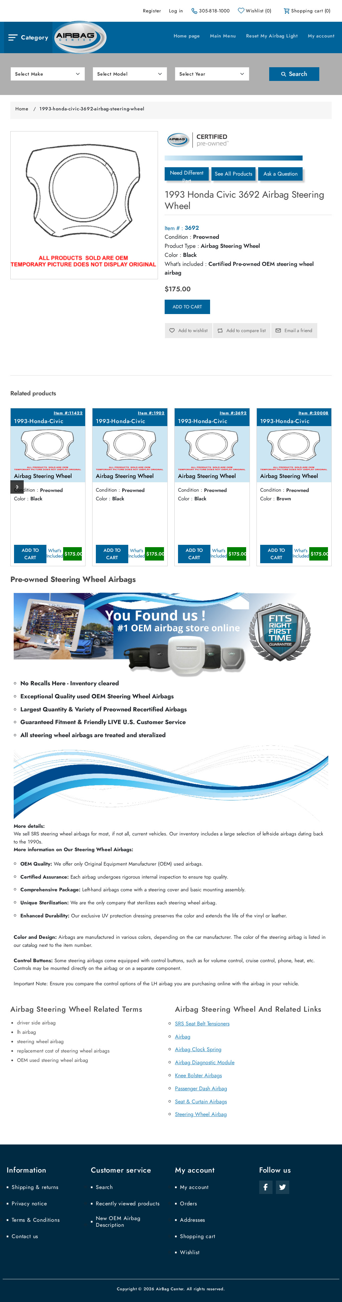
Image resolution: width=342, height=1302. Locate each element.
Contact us (25, 1236)
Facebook (266, 1187)
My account (321, 35)
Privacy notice (29, 1203)
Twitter (282, 1187)
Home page (187, 35)
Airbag (182, 1036)
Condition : (178, 237)
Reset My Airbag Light (272, 35)
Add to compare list (246, 330)
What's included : (186, 264)
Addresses (192, 1220)
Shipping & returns (35, 1187)
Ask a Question (281, 174)
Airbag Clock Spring (198, 1049)
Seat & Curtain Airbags (201, 1101)
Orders (188, 1203)
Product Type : (182, 246)
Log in (176, 10)
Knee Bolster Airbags (198, 1075)
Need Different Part (186, 175)
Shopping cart (197, 1236)
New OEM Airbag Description (118, 1221)
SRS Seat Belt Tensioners (202, 1023)
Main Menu (223, 35)
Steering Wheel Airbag (201, 1114)
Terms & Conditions (35, 1220)
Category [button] (34, 37)
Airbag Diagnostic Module (204, 1062)
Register (152, 10)
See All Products (233, 174)
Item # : (174, 228)
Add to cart (187, 306)
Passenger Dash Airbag (201, 1088)
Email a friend (298, 330)
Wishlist (189, 1252)
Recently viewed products (127, 1203)
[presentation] (17, 487)
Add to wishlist (192, 330)
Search (297, 74)
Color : (173, 255)
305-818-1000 (214, 10)
